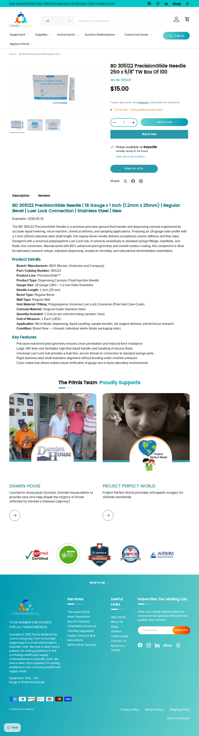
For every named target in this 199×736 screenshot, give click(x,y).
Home (12, 54)
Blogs (114, 627)
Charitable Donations (81, 626)
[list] (54, 89)
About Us (117, 622)
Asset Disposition (78, 617)
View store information (130, 156)
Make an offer (134, 170)
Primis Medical (26, 709)
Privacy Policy (130, 709)
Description (21, 196)
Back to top (98, 582)
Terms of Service (178, 718)
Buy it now (149, 134)
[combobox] (101, 20)
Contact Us (118, 641)
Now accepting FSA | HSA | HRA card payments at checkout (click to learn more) (62, 3)
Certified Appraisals (80, 631)
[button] (187, 19)
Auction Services (78, 621)
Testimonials (119, 636)
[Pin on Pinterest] (141, 181)
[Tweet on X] (125, 181)
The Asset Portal (78, 612)
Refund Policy (154, 709)
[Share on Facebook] (133, 181)
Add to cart (164, 122)
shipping (143, 102)
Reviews (44, 196)
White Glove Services (81, 645)
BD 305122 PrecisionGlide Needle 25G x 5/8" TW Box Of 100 (41, 54)
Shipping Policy (180, 709)
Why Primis (118, 617)
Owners (116, 631)
